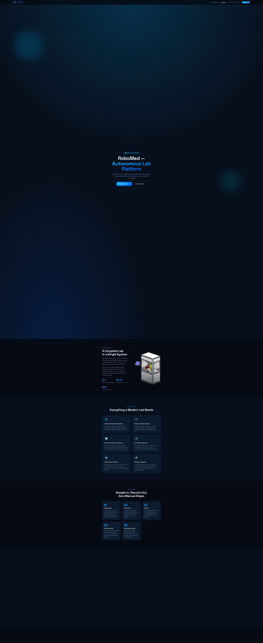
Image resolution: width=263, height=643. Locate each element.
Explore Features (139, 183)
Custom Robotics (215, 2)
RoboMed (223, 2)
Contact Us (246, 2)
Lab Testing (230, 2)
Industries (237, 2)
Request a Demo (123, 183)
